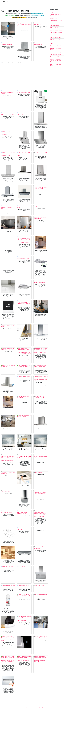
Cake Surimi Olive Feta (55, 23)
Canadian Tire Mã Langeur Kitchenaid (55, 49)
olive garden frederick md (31, 17)
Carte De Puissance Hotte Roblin (56, 30)
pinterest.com (8, 697)
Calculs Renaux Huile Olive (55, 39)
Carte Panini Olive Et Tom (55, 54)
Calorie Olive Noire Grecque (56, 52)
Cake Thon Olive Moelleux (55, 37)
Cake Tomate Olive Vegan (55, 25)
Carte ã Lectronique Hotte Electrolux (55, 65)
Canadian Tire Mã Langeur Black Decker (55, 15)
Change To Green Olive (55, 12)
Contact (27, 706)
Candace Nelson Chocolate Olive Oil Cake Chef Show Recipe (55, 60)
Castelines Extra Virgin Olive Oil (56, 45)
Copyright (41, 706)
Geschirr (5, 1)
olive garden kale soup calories (37, 15)
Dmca (23, 706)
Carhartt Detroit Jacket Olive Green (56, 42)
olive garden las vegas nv (10, 15)
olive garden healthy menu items (18, 17)
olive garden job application (37, 13)
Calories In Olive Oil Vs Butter (56, 20)
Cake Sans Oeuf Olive (54, 27)
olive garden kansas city (26, 13)
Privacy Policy (34, 706)
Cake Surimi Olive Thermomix (56, 32)
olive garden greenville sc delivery (23, 15)
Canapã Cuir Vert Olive (54, 56)
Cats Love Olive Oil (54, 18)
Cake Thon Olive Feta (54, 35)
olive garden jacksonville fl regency (13, 13)
